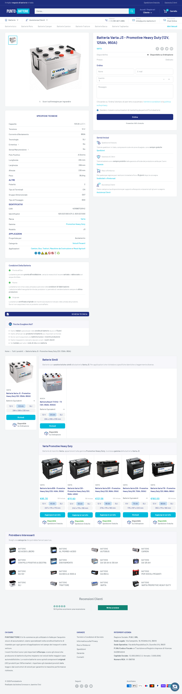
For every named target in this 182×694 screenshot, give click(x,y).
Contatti (80, 657)
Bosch (42, 398)
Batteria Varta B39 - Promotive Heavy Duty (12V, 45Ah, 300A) (52, 489)
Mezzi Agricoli (79, 248)
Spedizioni (101, 150)
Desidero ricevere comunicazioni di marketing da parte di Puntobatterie (130, 110)
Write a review (112, 607)
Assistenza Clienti (37, 20)
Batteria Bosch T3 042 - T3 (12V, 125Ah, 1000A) (51, 403)
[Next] (175, 95)
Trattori (46, 248)
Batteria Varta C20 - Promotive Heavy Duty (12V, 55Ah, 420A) (79, 491)
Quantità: (101, 78)
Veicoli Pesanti (79, 243)
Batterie (12, 20)
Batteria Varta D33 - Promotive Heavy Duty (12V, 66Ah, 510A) (107, 489)
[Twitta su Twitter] (167, 48)
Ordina (135, 117)
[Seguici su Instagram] (81, 686)
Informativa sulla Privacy (87, 641)
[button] (174, 686)
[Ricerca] (132, 11)
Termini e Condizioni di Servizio (90, 637)
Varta (99, 49)
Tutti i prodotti (17, 351)
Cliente (146, 12)
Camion (34, 248)
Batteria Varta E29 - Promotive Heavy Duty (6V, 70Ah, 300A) (135, 489)
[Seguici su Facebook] (77, 686)
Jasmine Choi (35, 684)
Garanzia (100, 164)
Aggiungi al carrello (53, 515)
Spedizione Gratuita (152, 2)
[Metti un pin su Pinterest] (162, 48)
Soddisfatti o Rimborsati (106, 178)
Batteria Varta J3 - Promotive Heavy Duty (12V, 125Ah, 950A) (18, 394)
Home (7, 351)
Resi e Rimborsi (83, 645)
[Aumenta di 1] (169, 79)
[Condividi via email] (171, 48)
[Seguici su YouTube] (91, 686)
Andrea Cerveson (22, 684)
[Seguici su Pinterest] (86, 686)
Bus (40, 248)
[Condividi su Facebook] (157, 48)
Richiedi (21, 417)
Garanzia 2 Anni (171, 2)
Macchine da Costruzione (61, 248)
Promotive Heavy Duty (75, 224)
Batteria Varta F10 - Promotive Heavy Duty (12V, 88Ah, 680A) (163, 489)
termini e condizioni (152, 101)
